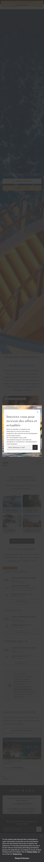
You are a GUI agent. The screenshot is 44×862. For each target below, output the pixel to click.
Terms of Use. (17, 854)
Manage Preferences (22, 858)
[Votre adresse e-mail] (35, 447)
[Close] (41, 836)
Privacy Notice (32, 852)
